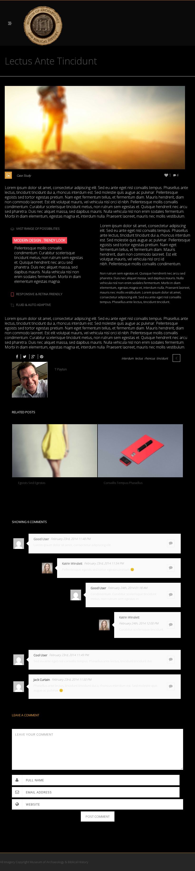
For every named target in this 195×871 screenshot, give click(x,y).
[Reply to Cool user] (171, 659)
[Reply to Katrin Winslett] (171, 568)
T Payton (61, 369)
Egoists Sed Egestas (31, 483)
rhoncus (149, 358)
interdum (128, 358)
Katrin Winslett (72, 563)
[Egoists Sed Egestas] (54, 450)
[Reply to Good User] (171, 543)
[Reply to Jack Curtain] (171, 686)
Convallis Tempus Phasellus (123, 483)
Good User (41, 539)
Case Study (24, 176)
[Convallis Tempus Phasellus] (140, 450)
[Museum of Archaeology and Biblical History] (43, 26)
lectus (139, 358)
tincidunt (162, 358)
